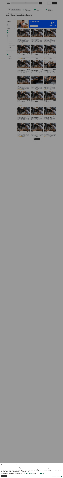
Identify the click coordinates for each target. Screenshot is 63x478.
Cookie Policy (59, 476)
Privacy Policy (42, 473)
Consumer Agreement (29, 473)
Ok (4, 476)
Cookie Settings (12, 476)
